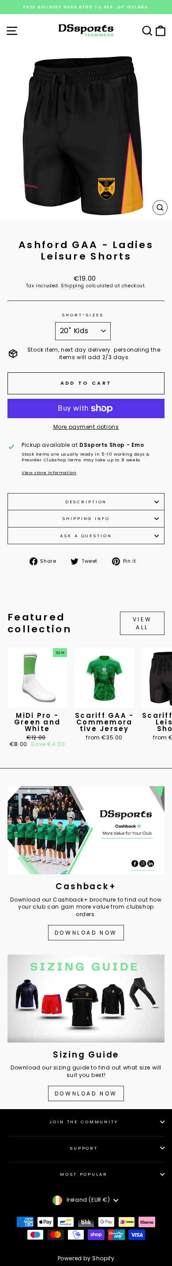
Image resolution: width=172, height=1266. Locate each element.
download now (86, 1093)
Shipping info (85, 518)
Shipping (72, 286)
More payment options (86, 427)
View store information (49, 472)
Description (86, 502)
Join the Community (83, 1122)
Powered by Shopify (86, 1258)
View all (142, 623)
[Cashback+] (86, 830)
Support (84, 1148)
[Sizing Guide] (86, 998)
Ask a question (86, 535)
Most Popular (83, 1174)
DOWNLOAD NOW (86, 932)
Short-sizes (83, 315)
